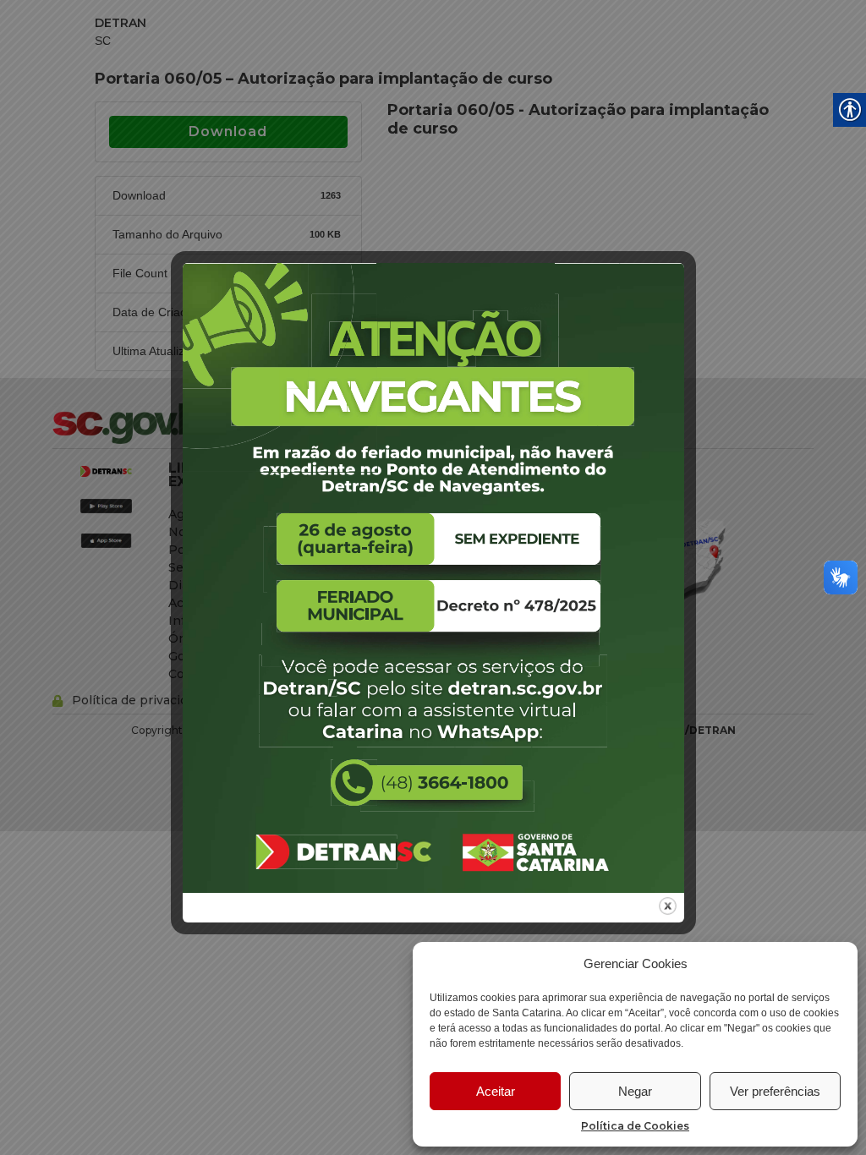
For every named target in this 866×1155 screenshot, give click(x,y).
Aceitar (495, 1091)
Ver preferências (775, 1091)
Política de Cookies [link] (635, 1125)
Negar (635, 1091)
